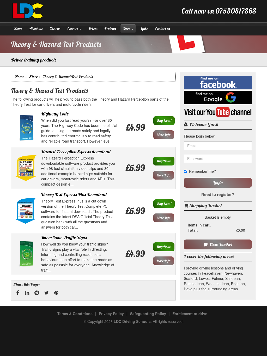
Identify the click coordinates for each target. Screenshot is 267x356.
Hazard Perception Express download (76, 152)
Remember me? (202, 171)
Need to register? (217, 194)
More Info (164, 134)
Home (18, 28)
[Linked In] (27, 293)
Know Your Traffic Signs (64, 238)
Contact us (162, 28)
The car (55, 28)
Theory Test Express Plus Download (74, 195)
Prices (92, 28)
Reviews (110, 28)
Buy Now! (164, 120)
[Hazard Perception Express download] (26, 167)
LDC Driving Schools (132, 321)
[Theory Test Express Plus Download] (26, 210)
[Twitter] (46, 293)
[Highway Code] (26, 127)
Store (127, 28)
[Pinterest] (56, 293)
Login (218, 183)
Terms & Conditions (75, 313)
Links (144, 28)
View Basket (220, 244)
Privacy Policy (111, 313)
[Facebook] (17, 293)
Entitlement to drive (189, 313)
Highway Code (55, 114)
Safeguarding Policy (148, 313)
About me (36, 28)
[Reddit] (37, 293)
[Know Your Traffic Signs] (26, 253)
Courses (73, 28)
